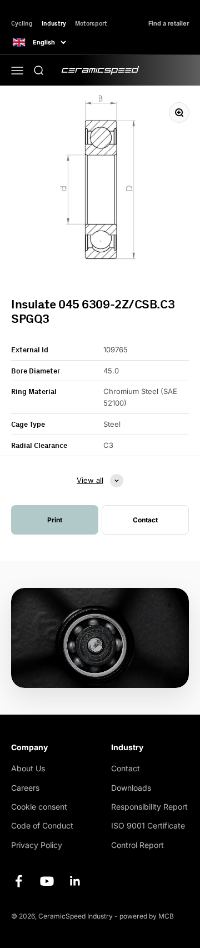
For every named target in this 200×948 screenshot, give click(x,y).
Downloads (131, 787)
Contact (125, 768)
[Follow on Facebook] (18, 881)
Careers (25, 787)
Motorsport (91, 23)
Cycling (22, 23)
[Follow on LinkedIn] (75, 881)
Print (54, 520)
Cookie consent (39, 806)
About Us (28, 768)
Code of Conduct (42, 825)
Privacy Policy (36, 845)
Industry (54, 23)
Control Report (137, 845)
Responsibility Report (149, 806)
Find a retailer (168, 24)
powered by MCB (146, 916)
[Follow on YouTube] (46, 881)
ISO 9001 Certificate (148, 825)
